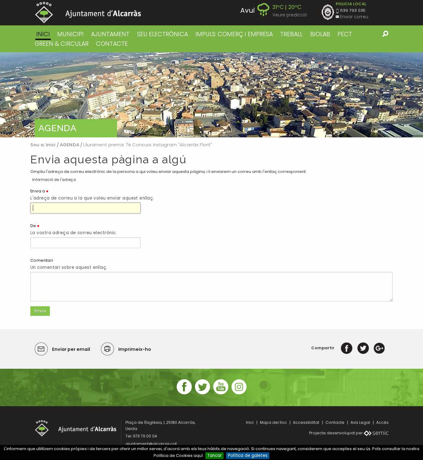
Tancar (214, 455)
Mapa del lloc (273, 422)
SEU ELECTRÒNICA (162, 34)
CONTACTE (112, 44)
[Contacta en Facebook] (184, 394)
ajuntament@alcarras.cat (151, 443)
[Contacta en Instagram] (239, 394)
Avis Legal (360, 422)
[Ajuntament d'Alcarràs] (88, 12)
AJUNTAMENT (110, 34)
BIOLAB (320, 34)
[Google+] (379, 348)
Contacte (334, 422)
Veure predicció (290, 15)
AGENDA (69, 145)
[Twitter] (363, 348)
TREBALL (291, 34)
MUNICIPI (70, 34)
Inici (43, 34)
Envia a (37, 191)
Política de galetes (248, 455)
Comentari (41, 260)
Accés (382, 422)
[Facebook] (346, 348)
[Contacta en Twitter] (202, 394)
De (33, 225)
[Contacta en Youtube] (220, 394)
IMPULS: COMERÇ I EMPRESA (234, 34)
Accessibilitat (306, 422)
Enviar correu (354, 17)
